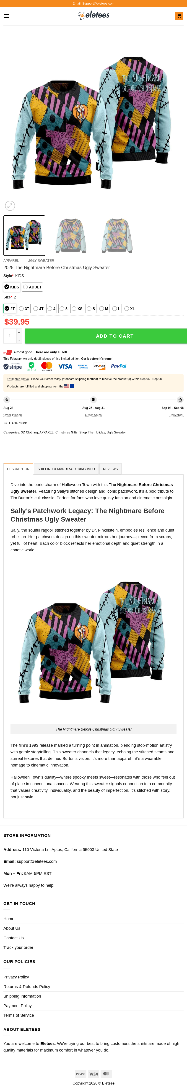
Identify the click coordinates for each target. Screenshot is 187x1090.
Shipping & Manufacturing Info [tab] (66, 469)
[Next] (174, 122)
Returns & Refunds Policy (26, 986)
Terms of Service (18, 1015)
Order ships (93, 415)
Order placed (12, 415)
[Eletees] (93, 16)
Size (7, 297)
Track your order (18, 947)
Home (8, 919)
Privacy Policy (16, 977)
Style (8, 276)
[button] (6, 16)
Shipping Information (22, 996)
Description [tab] (18, 469)
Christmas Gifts (66, 432)
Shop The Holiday (92, 432)
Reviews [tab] (110, 469)
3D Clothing (29, 432)
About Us (11, 928)
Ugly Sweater (41, 260)
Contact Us (13, 938)
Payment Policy (17, 1005)
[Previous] (13, 122)
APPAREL (11, 260)
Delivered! (176, 415)
